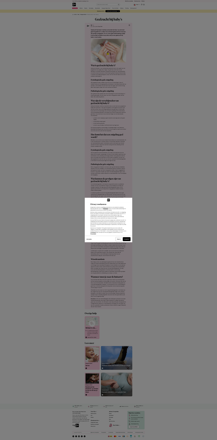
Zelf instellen (89, 239)
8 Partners (106, 208)
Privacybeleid (93, 233)
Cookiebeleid (93, 232)
